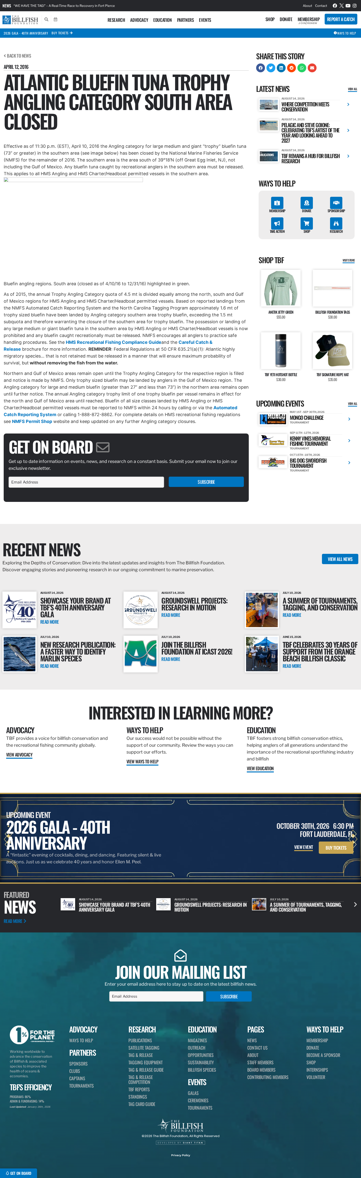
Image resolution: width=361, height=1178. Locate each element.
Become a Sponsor (323, 1055)
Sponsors (78, 1063)
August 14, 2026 (293, 98)
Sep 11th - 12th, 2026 (304, 432)
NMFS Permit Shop (32, 421)
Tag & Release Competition (140, 1079)
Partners (185, 20)
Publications (140, 1040)
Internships (317, 1069)
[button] (260, 67)
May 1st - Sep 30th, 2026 (307, 412)
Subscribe (206, 482)
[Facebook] (335, 5)
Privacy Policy (180, 1155)
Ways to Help (144, 729)
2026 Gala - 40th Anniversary (26, 33)
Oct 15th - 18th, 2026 (305, 455)
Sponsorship (336, 210)
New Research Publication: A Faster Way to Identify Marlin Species (77, 651)
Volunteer (315, 1077)
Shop (270, 19)
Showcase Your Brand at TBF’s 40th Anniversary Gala (75, 607)
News (6, 6)
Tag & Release (140, 1055)
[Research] (336, 223)
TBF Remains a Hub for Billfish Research (310, 158)
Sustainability (201, 1062)
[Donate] (307, 203)
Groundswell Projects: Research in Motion (194, 603)
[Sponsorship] (336, 203)
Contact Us (257, 1047)
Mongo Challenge (306, 417)
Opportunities (201, 1055)
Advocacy (139, 20)
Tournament (299, 422)
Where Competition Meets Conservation (305, 106)
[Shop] (307, 223)
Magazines (197, 1040)
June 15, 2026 (292, 637)
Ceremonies (198, 1100)
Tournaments (81, 1085)
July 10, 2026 (292, 593)
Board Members (261, 1069)
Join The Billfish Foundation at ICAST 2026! (196, 648)
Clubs (74, 1071)
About (307, 6)
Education (162, 20)
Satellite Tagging (143, 1047)
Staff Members (260, 1062)
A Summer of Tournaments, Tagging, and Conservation (320, 603)
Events (205, 20)
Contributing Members (268, 1077)
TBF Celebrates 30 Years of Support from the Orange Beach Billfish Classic (320, 651)
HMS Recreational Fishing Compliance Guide (113, 342)
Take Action (277, 231)
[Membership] (277, 203)
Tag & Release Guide (146, 1069)
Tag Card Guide (141, 1104)
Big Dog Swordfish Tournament (308, 463)
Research (116, 20)
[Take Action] (277, 223)
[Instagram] (354, 5)
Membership (309, 19)
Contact (321, 6)
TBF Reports (139, 1089)
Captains (77, 1078)
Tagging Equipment (145, 1062)
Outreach (196, 1047)
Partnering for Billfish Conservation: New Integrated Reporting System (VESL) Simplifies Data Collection (92, 6)
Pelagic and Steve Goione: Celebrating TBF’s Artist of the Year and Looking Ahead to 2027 (310, 132)
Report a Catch (341, 19)
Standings (137, 1096)
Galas (193, 1093)
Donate (286, 19)
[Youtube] (348, 5)
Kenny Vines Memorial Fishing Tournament (310, 440)
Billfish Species (202, 1069)
